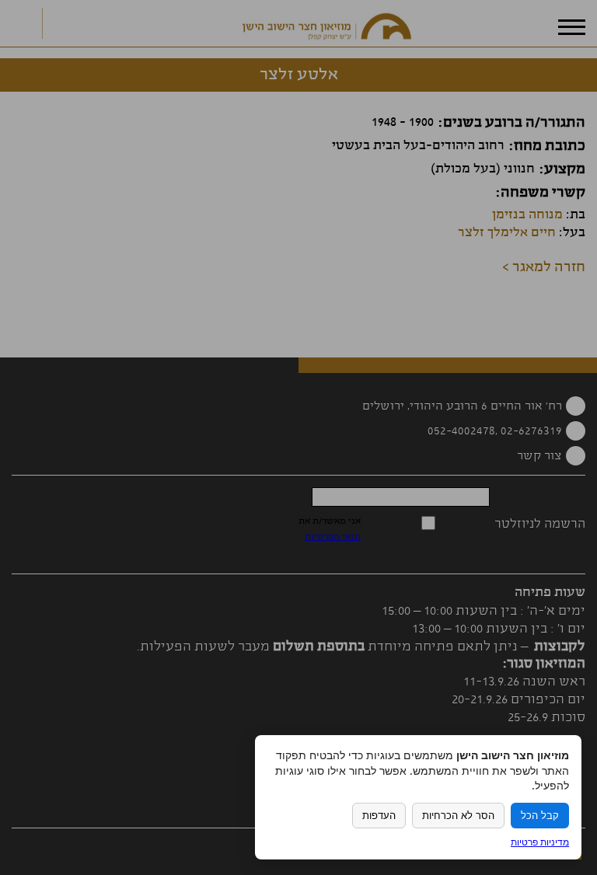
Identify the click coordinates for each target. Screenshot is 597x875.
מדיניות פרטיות (540, 842)
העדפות (379, 815)
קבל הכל (540, 815)
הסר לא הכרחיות (458, 815)
